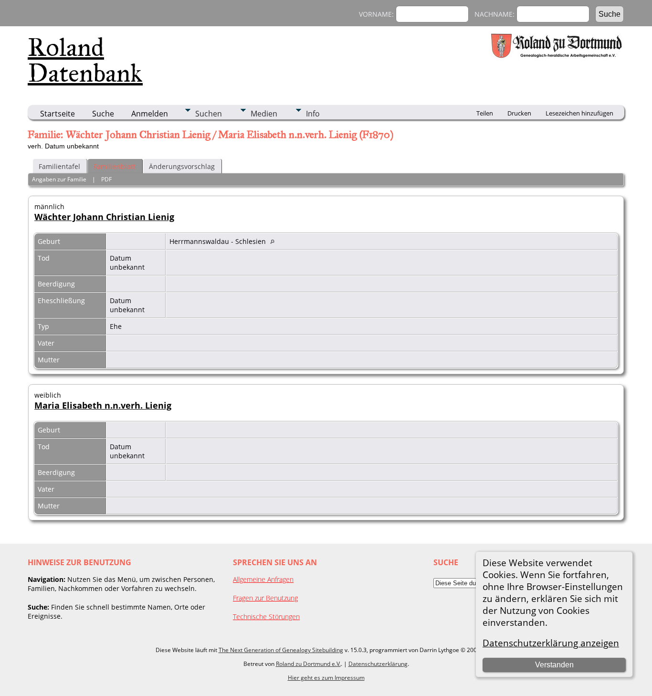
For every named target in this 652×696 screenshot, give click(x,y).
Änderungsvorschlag (182, 166)
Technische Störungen (266, 616)
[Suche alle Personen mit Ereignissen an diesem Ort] (275, 241)
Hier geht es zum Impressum (326, 678)
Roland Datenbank (85, 60)
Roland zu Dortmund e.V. (308, 664)
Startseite (57, 113)
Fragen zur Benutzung (265, 597)
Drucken (519, 113)
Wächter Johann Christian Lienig (104, 216)
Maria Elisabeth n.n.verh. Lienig (102, 405)
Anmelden (149, 113)
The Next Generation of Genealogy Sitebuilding (281, 650)
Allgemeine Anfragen (263, 579)
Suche (103, 113)
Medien (264, 113)
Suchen (208, 113)
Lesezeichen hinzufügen (579, 113)
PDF (106, 179)
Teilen (484, 113)
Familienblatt (115, 166)
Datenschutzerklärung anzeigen (551, 643)
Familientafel (59, 166)
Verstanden (554, 665)
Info (313, 113)
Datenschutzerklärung (378, 664)
